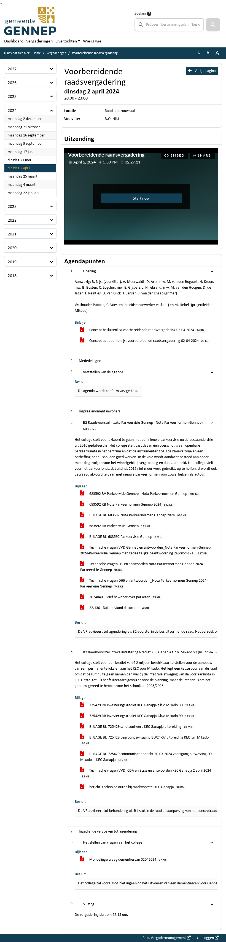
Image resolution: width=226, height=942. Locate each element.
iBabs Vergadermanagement (164, 938)
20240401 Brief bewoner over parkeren (124, 597)
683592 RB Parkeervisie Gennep (119, 526)
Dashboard (13, 41)
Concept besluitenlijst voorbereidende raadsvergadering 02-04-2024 (146, 330)
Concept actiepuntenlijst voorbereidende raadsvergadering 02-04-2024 (148, 341)
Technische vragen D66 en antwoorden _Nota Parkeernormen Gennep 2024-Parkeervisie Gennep (144, 584)
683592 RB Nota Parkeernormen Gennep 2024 (130, 505)
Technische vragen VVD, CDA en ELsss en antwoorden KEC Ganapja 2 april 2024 (146, 773)
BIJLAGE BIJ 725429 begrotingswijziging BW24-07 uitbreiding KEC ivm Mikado (145, 740)
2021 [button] (12, 234)
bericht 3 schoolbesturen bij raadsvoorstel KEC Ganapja (136, 787)
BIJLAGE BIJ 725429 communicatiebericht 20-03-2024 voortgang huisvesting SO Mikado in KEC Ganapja (146, 757)
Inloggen (207, 938)
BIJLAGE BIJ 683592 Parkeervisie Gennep (124, 537)
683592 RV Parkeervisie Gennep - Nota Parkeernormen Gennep (143, 494)
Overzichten (66, 41)
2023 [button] (12, 207)
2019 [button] (12, 262)
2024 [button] (12, 111)
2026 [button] (12, 83)
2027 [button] (12, 69)
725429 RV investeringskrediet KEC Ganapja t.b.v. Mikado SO (141, 705)
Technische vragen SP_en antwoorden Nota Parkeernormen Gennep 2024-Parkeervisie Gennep (142, 567)
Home (37, 53)
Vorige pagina (205, 71)
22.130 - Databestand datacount (118, 608)
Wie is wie (92, 41)
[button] (213, 24)
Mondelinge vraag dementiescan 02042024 (127, 860)
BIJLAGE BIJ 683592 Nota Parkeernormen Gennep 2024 (137, 515)
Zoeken (140, 14)
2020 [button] (12, 248)
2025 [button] (12, 97)
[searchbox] (169, 24)
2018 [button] (12, 276)
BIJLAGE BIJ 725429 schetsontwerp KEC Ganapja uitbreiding (140, 727)
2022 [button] (12, 220)
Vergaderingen (39, 41)
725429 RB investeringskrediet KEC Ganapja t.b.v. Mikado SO (141, 716)
